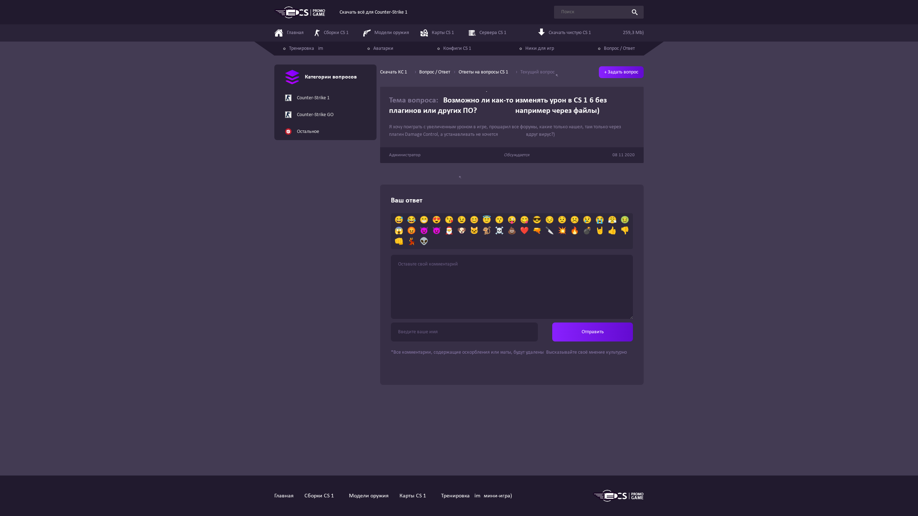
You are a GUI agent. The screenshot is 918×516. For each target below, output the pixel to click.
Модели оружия (369, 496)
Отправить (593, 332)
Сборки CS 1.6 (321, 496)
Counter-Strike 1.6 (315, 98)
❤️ (524, 231)
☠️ (499, 231)
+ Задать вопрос (621, 72)
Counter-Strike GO (315, 115)
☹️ (574, 220)
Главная (284, 496)
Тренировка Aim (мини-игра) (476, 496)
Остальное (308, 131)
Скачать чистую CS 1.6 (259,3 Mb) (596, 32)
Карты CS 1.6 (414, 496)
